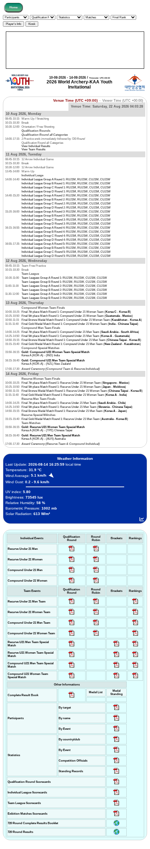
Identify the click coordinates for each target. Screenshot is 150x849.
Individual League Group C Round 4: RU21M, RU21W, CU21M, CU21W (66, 235)
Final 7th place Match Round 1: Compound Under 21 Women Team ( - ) (76, 311)
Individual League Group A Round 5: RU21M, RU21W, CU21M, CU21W (65, 243)
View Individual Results (35, 146)
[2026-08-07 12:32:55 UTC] (116, 773)
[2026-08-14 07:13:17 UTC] (135, 646)
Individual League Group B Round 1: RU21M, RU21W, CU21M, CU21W (65, 183)
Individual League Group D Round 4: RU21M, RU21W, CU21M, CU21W (66, 239)
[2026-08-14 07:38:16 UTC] (116, 805)
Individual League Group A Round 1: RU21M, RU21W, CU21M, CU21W (65, 179)
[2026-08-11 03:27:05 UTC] (116, 763)
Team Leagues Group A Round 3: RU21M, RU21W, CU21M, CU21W (64, 294)
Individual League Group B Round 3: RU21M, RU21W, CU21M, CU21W (65, 215)
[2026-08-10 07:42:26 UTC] (71, 551)
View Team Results (33, 149)
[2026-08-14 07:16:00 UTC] (116, 646)
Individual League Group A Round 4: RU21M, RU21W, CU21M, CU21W (65, 227)
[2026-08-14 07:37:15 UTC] (116, 816)
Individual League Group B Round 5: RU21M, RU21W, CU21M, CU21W (65, 247)
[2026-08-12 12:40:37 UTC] (135, 604)
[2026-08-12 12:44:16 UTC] (135, 636)
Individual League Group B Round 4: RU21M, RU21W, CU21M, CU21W (65, 231)
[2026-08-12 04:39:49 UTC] (71, 604)
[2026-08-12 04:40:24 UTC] (71, 667)
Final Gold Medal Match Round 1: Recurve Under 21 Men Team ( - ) (74, 419)
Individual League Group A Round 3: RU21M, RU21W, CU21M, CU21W (65, 211)
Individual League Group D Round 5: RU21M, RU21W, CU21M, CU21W (66, 256)
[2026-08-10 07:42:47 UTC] (71, 583)
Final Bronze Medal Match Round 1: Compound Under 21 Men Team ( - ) (81, 340)
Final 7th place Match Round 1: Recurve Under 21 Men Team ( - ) (73, 403)
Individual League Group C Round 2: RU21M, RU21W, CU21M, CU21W (66, 203)
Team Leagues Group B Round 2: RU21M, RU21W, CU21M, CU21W (64, 290)
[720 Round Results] (116, 833)
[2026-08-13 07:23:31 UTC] (116, 667)
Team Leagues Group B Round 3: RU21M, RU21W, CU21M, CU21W (64, 298)
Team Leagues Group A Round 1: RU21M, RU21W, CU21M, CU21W (64, 277)
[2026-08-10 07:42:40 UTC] (71, 572)
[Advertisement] (75, 50)
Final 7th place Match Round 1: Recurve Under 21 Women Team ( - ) (75, 382)
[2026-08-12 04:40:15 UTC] (71, 646)
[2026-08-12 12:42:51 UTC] (135, 625)
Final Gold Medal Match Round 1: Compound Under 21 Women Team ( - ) (79, 324)
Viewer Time (122, 100)
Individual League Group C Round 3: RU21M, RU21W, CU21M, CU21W (66, 219)
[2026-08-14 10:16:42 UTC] (96, 551)
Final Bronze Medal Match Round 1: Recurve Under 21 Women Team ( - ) (82, 390)
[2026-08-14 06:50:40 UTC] (116, 657)
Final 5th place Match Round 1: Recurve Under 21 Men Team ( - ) (77, 407)
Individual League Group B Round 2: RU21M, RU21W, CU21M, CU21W (65, 199)
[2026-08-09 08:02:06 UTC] (116, 710)
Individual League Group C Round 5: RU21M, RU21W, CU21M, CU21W (66, 251)
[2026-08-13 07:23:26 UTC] (135, 667)
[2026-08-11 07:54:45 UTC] (116, 784)
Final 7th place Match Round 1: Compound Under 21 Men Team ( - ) (80, 332)
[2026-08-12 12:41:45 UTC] (135, 614)
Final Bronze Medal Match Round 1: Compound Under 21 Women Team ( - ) (81, 320)
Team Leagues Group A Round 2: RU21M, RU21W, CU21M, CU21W (64, 286)
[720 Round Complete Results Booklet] (116, 825)
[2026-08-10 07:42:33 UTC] (71, 562)
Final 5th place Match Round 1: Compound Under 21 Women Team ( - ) (77, 316)
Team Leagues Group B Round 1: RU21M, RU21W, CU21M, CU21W (64, 281)
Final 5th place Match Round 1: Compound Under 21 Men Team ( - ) (75, 336)
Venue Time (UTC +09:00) (75, 100)
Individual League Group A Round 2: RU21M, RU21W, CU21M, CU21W (65, 195)
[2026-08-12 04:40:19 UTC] (71, 657)
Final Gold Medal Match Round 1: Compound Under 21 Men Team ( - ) (81, 344)
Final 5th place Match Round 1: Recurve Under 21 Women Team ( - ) (73, 386)
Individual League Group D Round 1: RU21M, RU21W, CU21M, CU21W (66, 191)
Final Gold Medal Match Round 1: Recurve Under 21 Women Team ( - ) (74, 395)
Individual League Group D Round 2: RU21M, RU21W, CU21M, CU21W (66, 207)
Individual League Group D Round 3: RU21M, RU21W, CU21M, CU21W (66, 223)
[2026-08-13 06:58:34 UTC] (135, 678)
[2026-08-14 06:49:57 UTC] (135, 657)
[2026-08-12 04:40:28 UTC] (71, 678)
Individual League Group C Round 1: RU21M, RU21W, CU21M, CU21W (66, 187)
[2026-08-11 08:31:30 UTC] (116, 795)
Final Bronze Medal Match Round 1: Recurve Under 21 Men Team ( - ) (74, 411)
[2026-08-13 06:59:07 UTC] (116, 678)
